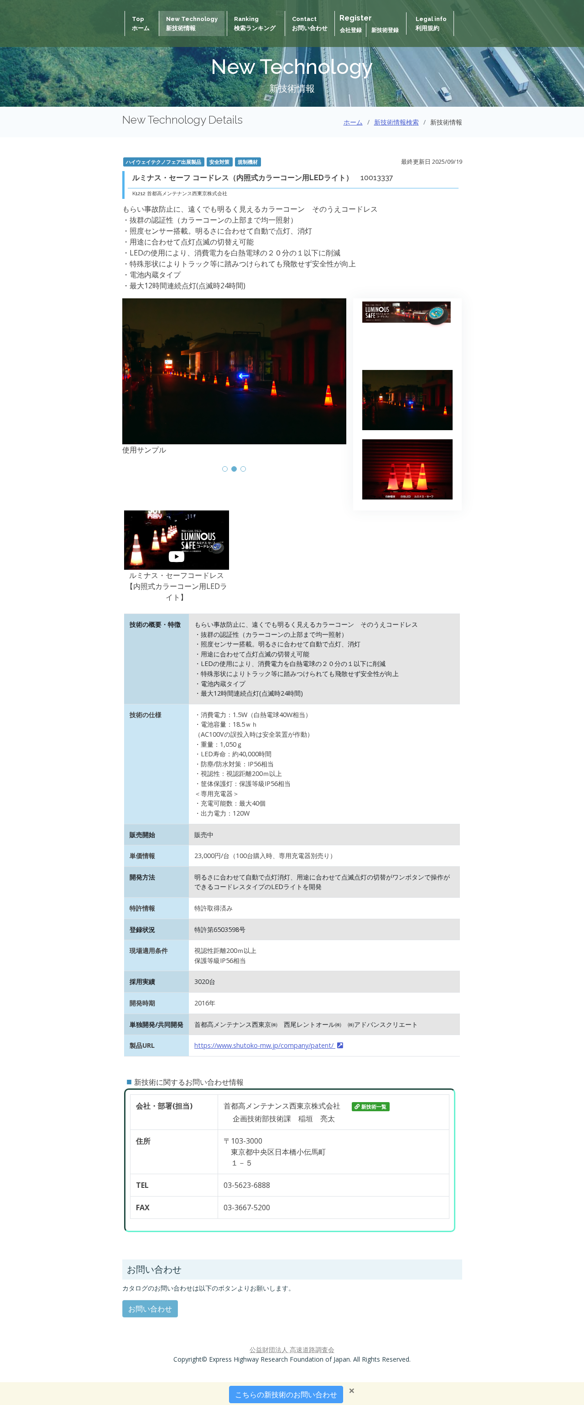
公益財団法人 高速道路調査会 (292, 1349)
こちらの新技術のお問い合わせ (286, 1394)
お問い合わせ (150, 1309)
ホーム (353, 122)
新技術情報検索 (396, 122)
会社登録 (351, 30)
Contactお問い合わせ (310, 23)
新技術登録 (385, 30)
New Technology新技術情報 (192, 23)
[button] (225, 469)
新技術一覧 (373, 1106)
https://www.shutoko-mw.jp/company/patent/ (264, 1045)
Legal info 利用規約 (431, 23)
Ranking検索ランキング (255, 23)
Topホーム (141, 23)
